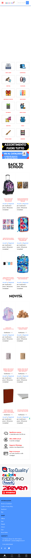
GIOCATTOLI (8, 125)
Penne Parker (4, 532)
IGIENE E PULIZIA (23, 112)
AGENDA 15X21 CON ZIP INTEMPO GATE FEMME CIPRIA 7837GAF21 (8, 370)
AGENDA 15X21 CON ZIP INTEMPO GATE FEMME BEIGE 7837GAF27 (23, 370)
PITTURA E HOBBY (8, 139)
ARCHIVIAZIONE (23, 99)
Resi (2, 512)
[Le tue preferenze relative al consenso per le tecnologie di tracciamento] (29, 418)
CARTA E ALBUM (8, 72)
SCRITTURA (8, 86)
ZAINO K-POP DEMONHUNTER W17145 (8, 328)
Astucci (3, 527)
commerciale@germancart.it (18, 540)
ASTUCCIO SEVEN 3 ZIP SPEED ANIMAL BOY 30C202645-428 (23, 239)
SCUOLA (22, 125)
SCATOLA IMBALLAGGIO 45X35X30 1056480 (23, 328)
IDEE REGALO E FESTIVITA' (8, 99)
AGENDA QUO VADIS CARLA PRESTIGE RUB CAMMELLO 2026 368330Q (8, 411)
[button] (27, 2)
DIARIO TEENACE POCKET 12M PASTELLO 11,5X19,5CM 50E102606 (8, 279)
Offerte (3, 518)
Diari (2, 530)
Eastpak (3, 524)
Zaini (2, 521)
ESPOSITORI (23, 139)
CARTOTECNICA (23, 72)
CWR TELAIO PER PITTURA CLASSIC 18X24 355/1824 (22, 410)
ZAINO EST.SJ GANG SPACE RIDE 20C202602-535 (23, 278)
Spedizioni (4, 509)
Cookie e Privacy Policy (7, 506)
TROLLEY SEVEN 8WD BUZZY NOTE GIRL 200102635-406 (8, 200)
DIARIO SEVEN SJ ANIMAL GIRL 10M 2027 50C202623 (8, 239)
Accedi (5, 204)
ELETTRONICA (8, 112)
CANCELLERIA (22, 86)
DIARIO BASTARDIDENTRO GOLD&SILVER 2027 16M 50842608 (22, 200)
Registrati (11, 204)
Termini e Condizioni (6, 504)
